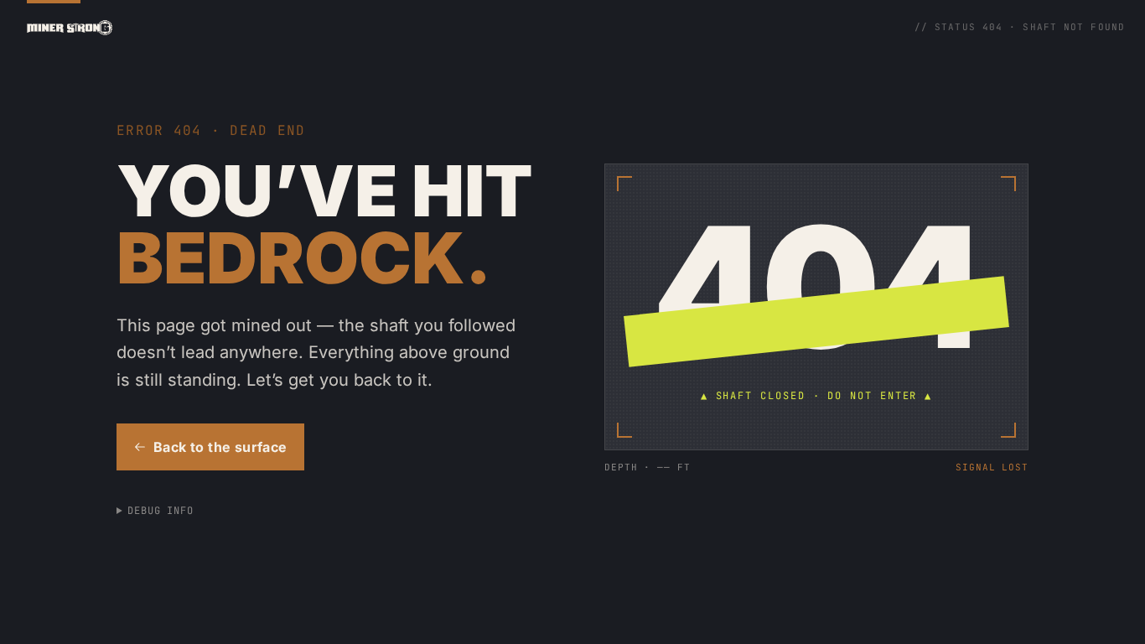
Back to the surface (220, 447)
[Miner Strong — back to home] (69, 27)
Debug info (160, 510)
